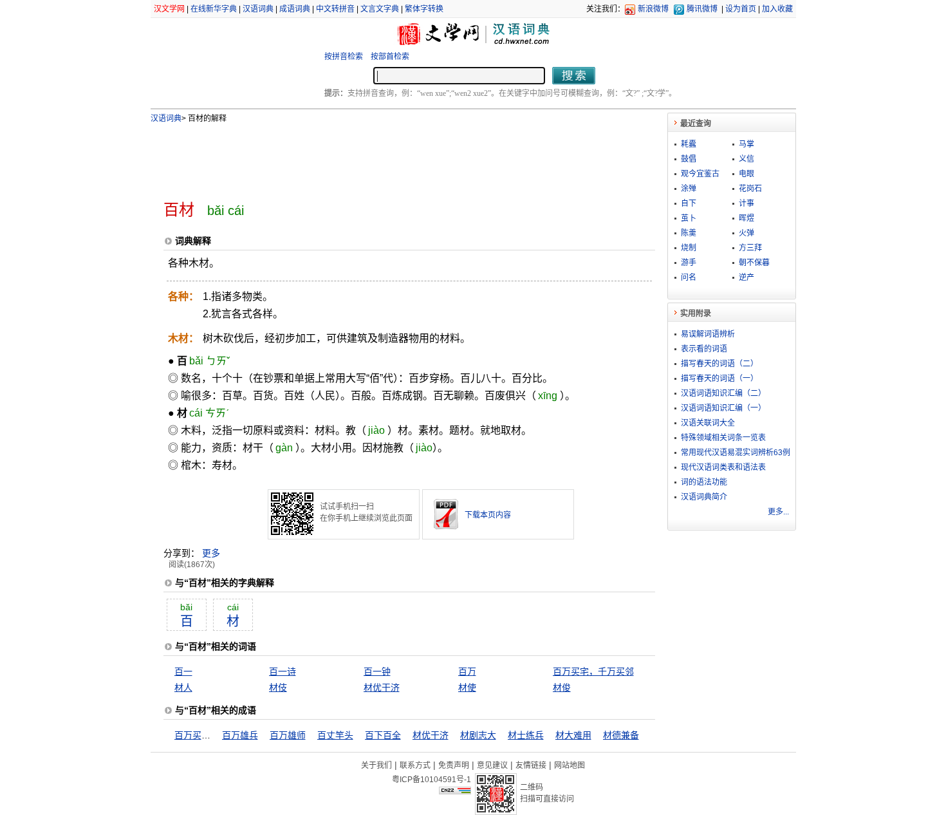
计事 (746, 203)
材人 (183, 687)
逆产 (746, 277)
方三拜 (750, 247)
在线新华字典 (213, 9)
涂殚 (688, 188)
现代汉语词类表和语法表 (723, 467)
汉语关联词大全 (708, 422)
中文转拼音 (335, 9)
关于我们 (376, 765)
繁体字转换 (424, 9)
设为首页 (740, 9)
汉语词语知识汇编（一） (723, 408)
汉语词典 (258, 9)
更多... (778, 511)
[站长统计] (455, 791)
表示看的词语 (704, 348)
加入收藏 (777, 9)
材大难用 (573, 735)
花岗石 (750, 188)
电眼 (746, 173)
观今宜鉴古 (700, 173)
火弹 (746, 233)
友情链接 (530, 765)
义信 (746, 159)
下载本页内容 (488, 515)
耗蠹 (688, 144)
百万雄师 (288, 735)
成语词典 (294, 9)
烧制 (688, 247)
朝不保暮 (754, 262)
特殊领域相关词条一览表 (723, 437)
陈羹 (688, 233)
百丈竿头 (335, 735)
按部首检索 (390, 56)
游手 (688, 262)
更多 (211, 553)
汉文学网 (169, 9)
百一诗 (282, 671)
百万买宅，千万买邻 (593, 671)
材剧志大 (478, 735)
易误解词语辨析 (708, 334)
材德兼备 (621, 735)
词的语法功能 (704, 482)
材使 (467, 687)
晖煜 (746, 218)
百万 (467, 671)
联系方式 (415, 765)
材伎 (278, 687)
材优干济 (382, 687)
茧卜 (688, 218)
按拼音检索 (343, 56)
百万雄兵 (240, 735)
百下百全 (383, 735)
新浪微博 (653, 9)
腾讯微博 (702, 9)
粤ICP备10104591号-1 (431, 779)
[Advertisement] (388, 156)
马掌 (746, 144)
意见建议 (492, 765)
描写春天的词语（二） (719, 363)
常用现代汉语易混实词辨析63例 (735, 452)
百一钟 (377, 671)
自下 (688, 203)
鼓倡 (688, 159)
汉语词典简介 (704, 496)
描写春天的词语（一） (719, 378)
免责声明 (453, 765)
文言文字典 (379, 9)
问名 (688, 277)
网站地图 (569, 765)
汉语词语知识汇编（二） (723, 393)
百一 (183, 671)
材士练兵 (526, 735)
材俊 (562, 687)
